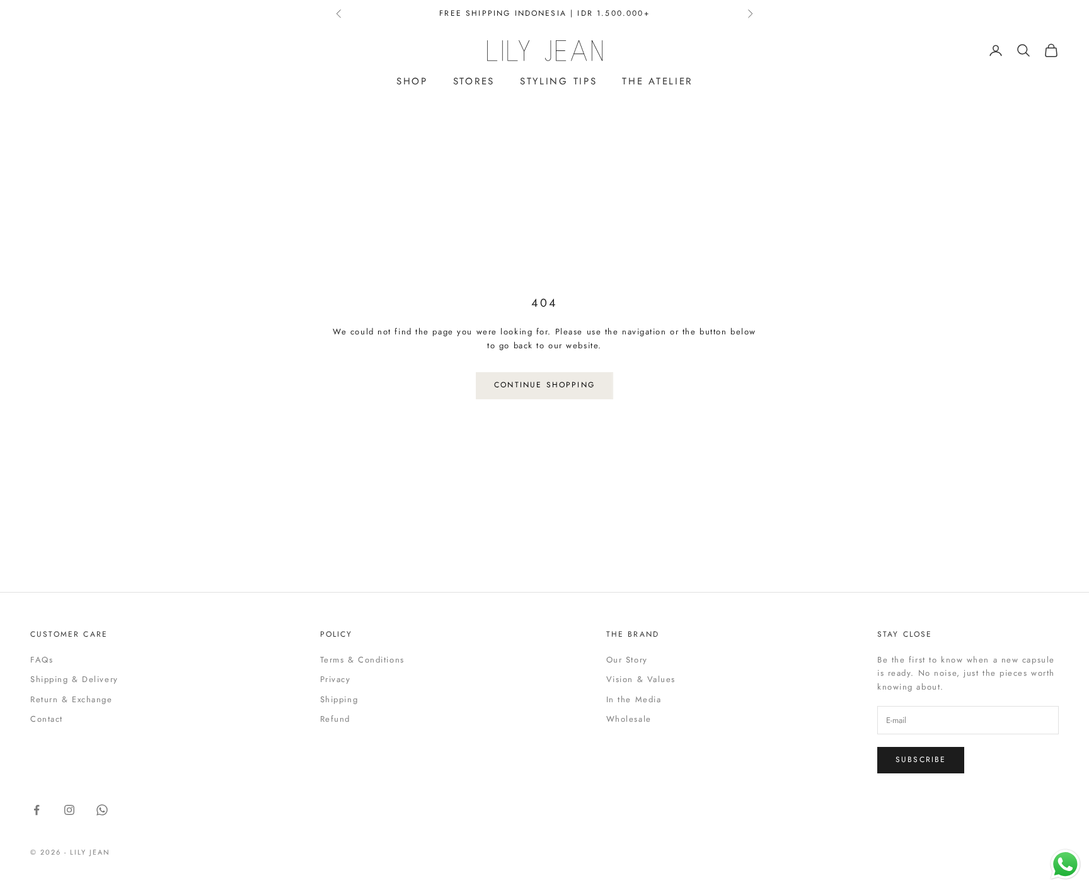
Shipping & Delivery (74, 679)
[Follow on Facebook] (36, 810)
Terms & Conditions (362, 660)
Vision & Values (641, 679)
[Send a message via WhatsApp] (1065, 864)
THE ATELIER (657, 81)
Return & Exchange (71, 699)
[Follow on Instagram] (69, 810)
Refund (335, 719)
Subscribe (921, 759)
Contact (46, 719)
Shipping (339, 699)
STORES (474, 81)
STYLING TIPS (558, 81)
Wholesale (629, 719)
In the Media (634, 699)
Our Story (627, 660)
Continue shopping (544, 384)
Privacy (335, 679)
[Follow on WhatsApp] (102, 810)
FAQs (41, 660)
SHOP (412, 81)
